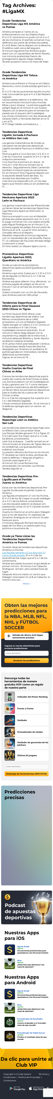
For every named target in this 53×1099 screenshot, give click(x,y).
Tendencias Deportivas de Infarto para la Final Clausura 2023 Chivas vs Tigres (21, 306)
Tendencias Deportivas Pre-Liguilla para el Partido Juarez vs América (20, 479)
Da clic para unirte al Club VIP (26, 1062)
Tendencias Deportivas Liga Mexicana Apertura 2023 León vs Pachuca (20, 197)
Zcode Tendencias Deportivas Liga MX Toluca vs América (19, 75)
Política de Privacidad (29, 1077)
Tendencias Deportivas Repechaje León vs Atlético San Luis (20, 420)
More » (26, 583)
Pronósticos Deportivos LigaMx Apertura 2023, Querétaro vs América (18, 257)
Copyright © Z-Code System (17, 1074)
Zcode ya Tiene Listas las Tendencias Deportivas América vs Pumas (18, 539)
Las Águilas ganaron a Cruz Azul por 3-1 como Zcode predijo (24, 554)
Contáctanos (9, 1080)
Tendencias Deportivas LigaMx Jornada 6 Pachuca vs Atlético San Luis (20, 135)
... (3, 64)
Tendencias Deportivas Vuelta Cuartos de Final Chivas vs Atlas (17, 368)
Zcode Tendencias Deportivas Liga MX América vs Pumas (21, 24)
